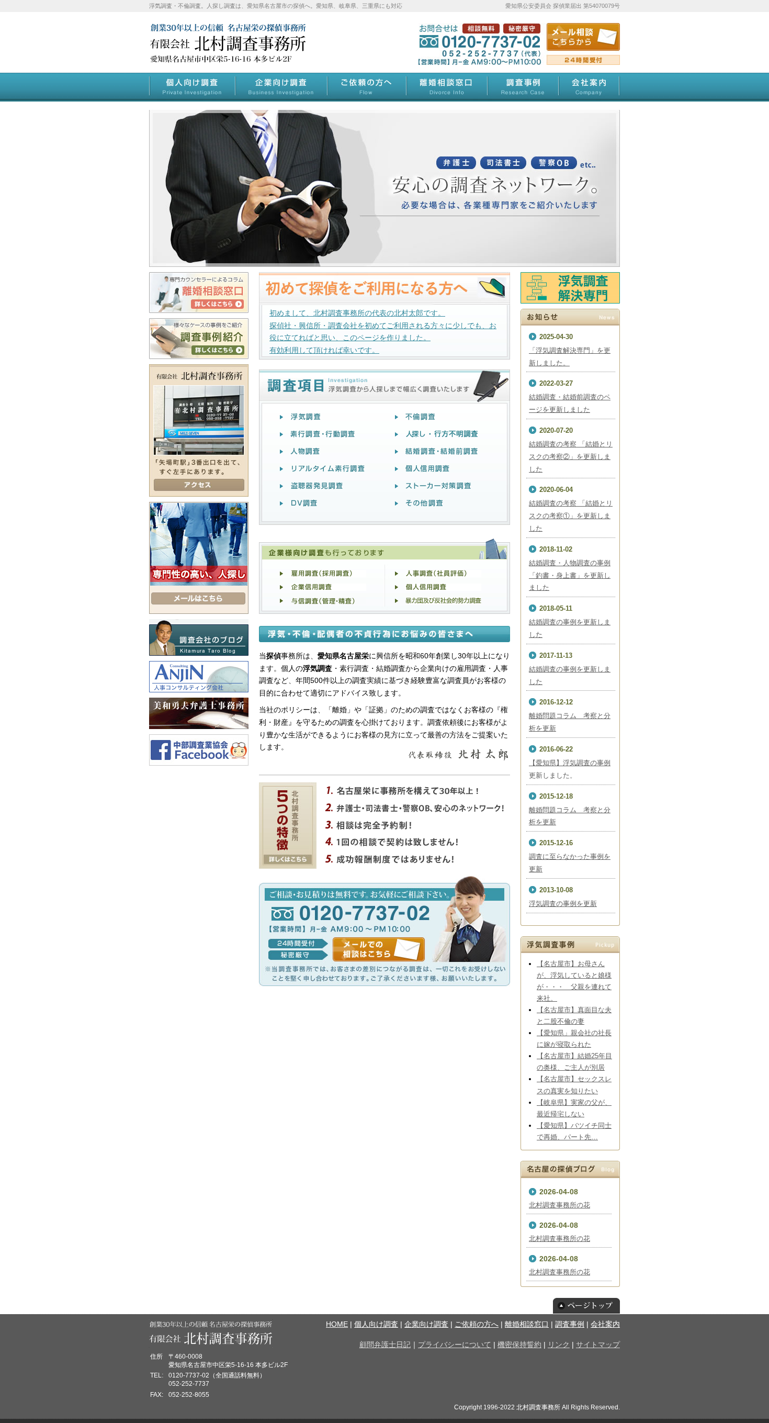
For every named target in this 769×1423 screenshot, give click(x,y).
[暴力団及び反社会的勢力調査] (443, 603)
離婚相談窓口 (527, 1324)
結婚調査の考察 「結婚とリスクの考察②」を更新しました (571, 456)
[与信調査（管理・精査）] (328, 603)
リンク (559, 1344)
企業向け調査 (426, 1324)
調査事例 (569, 1324)
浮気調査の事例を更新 (563, 903)
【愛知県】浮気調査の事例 (569, 763)
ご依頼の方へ (477, 1324)
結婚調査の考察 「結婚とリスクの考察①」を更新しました (571, 515)
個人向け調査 (376, 1324)
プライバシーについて (454, 1344)
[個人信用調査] (443, 589)
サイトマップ (598, 1344)
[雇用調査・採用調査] (328, 576)
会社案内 (605, 1324)
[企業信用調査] (328, 589)
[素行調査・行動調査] (327, 436)
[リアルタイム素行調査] (328, 470)
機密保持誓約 (519, 1344)
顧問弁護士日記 (385, 1344)
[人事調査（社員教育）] (443, 576)
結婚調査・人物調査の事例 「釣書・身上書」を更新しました (569, 575)
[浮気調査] (328, 418)
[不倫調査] (442, 418)
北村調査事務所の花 (559, 1205)
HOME (337, 1324)
